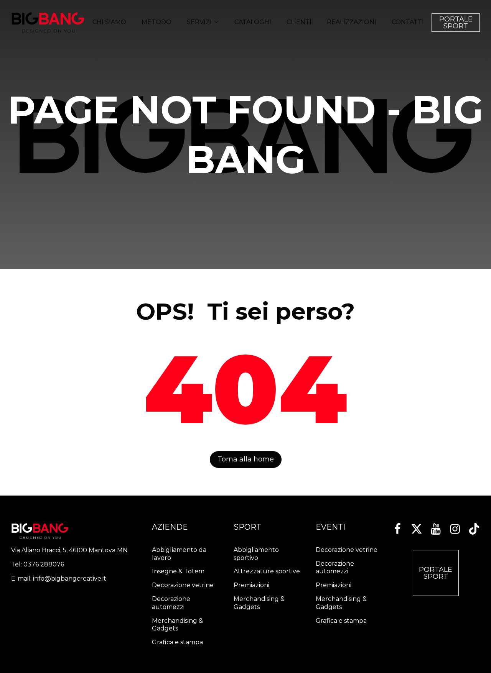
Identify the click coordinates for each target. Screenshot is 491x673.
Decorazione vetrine (183, 585)
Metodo (156, 22)
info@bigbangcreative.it (69, 578)
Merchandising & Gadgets (177, 624)
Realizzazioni (351, 22)
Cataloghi (252, 22)
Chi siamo (109, 22)
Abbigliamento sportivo (256, 553)
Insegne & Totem (178, 571)
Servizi (199, 22)
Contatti (408, 22)
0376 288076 (43, 564)
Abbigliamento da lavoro (179, 553)
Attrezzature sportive (267, 571)
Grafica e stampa (177, 642)
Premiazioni (251, 585)
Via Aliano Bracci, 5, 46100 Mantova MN (69, 550)
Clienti (299, 22)
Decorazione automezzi (171, 603)
